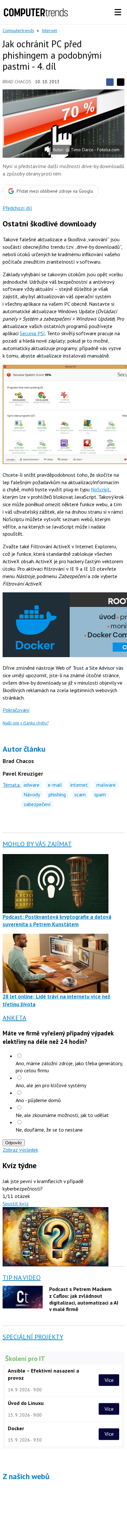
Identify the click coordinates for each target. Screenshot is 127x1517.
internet (79, 784)
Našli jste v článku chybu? (26, 723)
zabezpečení (37, 804)
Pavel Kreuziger (23, 773)
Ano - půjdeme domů (38, 1100)
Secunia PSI (32, 333)
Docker (16, 1428)
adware (31, 784)
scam (80, 794)
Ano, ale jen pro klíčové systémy (51, 1085)
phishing (57, 794)
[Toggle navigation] (118, 12)
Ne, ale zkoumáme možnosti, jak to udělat (62, 1115)
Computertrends (18, 30)
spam (100, 794)
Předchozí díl (17, 208)
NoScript (100, 489)
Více (109, 1380)
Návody (31, 794)
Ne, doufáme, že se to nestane (49, 1129)
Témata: (12, 784)
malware (106, 784)
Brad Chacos (17, 82)
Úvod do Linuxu (26, 1403)
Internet (49, 30)
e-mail (55, 784)
